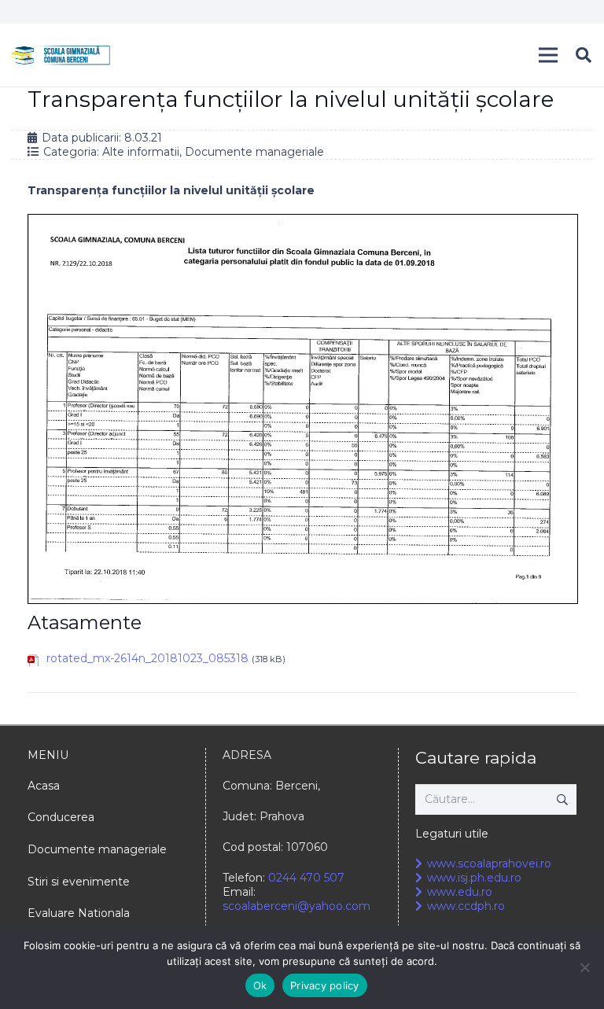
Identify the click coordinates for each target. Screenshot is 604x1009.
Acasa (44, 786)
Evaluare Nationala (79, 913)
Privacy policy (324, 985)
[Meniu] (548, 55)
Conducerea (61, 817)
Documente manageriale (254, 152)
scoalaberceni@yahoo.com (296, 906)
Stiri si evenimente (79, 882)
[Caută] (583, 54)
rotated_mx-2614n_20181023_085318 (147, 658)
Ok (260, 985)
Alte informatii (140, 152)
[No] (584, 967)
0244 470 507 (306, 878)
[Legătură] (60, 55)
